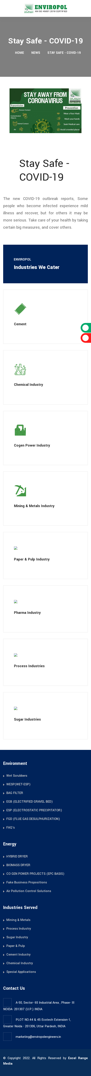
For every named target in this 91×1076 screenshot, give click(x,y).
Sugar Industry (17, 937)
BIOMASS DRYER (18, 865)
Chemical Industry (28, 384)
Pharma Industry (27, 612)
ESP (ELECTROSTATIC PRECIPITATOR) (34, 810)
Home (19, 53)
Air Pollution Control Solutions (28, 891)
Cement (20, 324)
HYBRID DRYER (17, 856)
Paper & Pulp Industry (32, 559)
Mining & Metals (18, 920)
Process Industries (29, 666)
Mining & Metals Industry (34, 506)
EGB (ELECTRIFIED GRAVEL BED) (29, 801)
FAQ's (10, 827)
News (35, 53)
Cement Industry (18, 954)
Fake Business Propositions (26, 882)
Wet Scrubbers (16, 776)
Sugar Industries (27, 719)
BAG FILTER (14, 793)
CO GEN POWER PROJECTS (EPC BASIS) (35, 874)
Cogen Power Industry (32, 445)
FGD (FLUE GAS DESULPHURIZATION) (33, 819)
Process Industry (18, 928)
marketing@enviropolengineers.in (38, 1037)
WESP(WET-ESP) (18, 784)
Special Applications (21, 972)
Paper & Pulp (15, 946)
